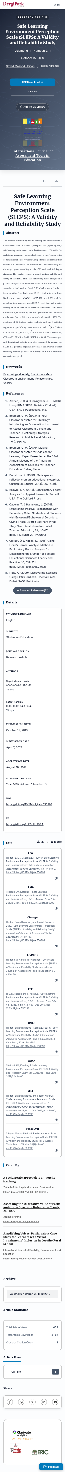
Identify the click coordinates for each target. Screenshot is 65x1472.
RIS (42, 841)
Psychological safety (16, 374)
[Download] (55, 1372)
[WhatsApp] (21, 1402)
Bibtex (58, 841)
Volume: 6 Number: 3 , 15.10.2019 (30, 1294)
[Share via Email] (55, 1402)
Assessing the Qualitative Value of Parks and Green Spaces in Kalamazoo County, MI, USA (31, 1207)
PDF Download (31, 82)
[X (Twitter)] (33, 1402)
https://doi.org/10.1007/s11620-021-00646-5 (25, 1192)
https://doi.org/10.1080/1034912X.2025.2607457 (27, 1258)
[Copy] (56, 878)
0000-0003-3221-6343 (18, 685)
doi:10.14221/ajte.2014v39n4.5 (27, 534)
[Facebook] (10, 1402)
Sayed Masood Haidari (20, 66)
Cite (30, 91)
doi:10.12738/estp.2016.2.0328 (27, 566)
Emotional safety (41, 374)
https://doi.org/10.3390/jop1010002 (21, 1221)
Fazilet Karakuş (49, 65)
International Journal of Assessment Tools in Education (32, 155)
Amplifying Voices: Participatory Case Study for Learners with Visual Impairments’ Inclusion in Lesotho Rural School (32, 1238)
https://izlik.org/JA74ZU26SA (25, 824)
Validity (7, 383)
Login (57, 4)
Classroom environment (18, 378)
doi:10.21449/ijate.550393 (40, 902)
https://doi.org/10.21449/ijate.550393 (29, 804)
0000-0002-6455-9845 (19, 706)
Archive (9, 1279)
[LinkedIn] (44, 1402)
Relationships (43, 378)
